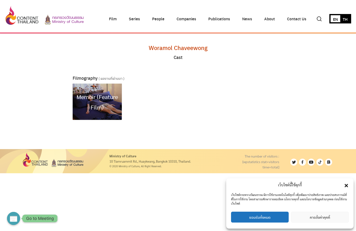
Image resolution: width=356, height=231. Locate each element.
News (247, 19)
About (269, 19)
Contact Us (296, 19)
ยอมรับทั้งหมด (260, 217)
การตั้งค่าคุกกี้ (320, 217)
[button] (346, 184)
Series (134, 19)
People (158, 19)
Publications (219, 19)
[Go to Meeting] (13, 218)
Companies (186, 19)
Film (113, 19)
